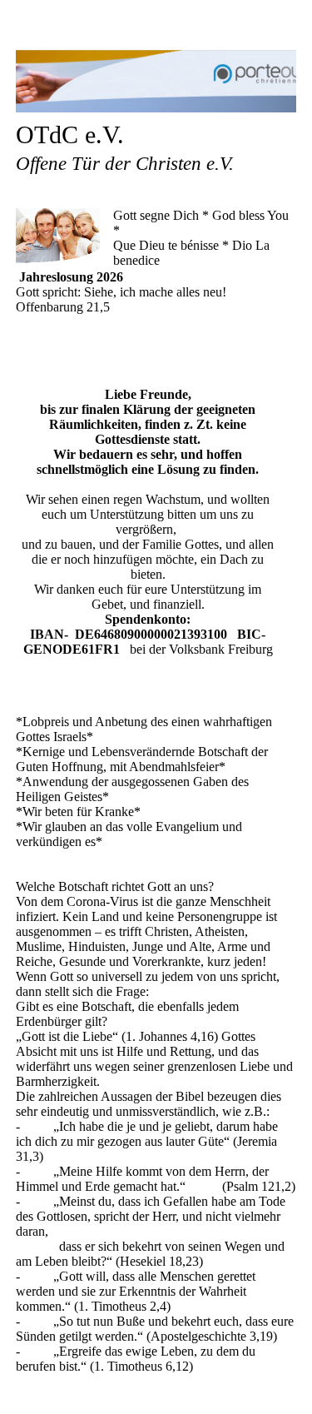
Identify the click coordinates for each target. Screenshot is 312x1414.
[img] (156, 81)
